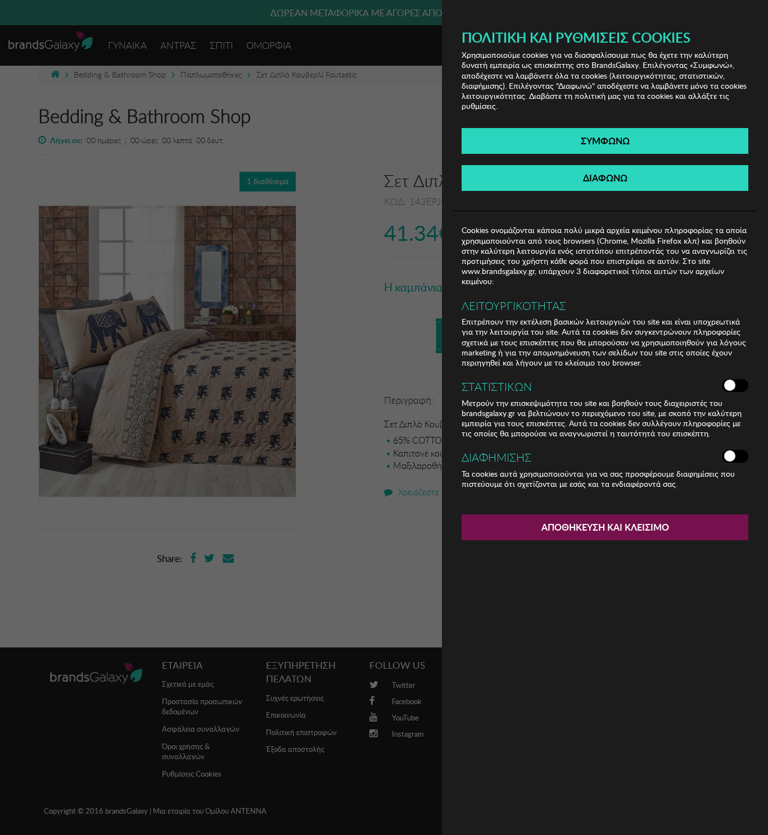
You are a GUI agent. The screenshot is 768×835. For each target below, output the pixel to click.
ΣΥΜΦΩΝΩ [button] (605, 140)
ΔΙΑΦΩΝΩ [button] (605, 177)
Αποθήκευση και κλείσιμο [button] (605, 527)
